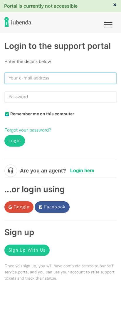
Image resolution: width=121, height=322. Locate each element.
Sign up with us (27, 250)
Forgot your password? (27, 130)
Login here (82, 170)
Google (21, 207)
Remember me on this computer (42, 113)
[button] (108, 23)
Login (15, 140)
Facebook (55, 207)
